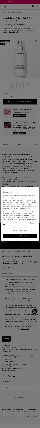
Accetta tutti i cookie (20, 235)
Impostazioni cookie (20, 230)
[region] (20, 214)
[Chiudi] (36, 189)
